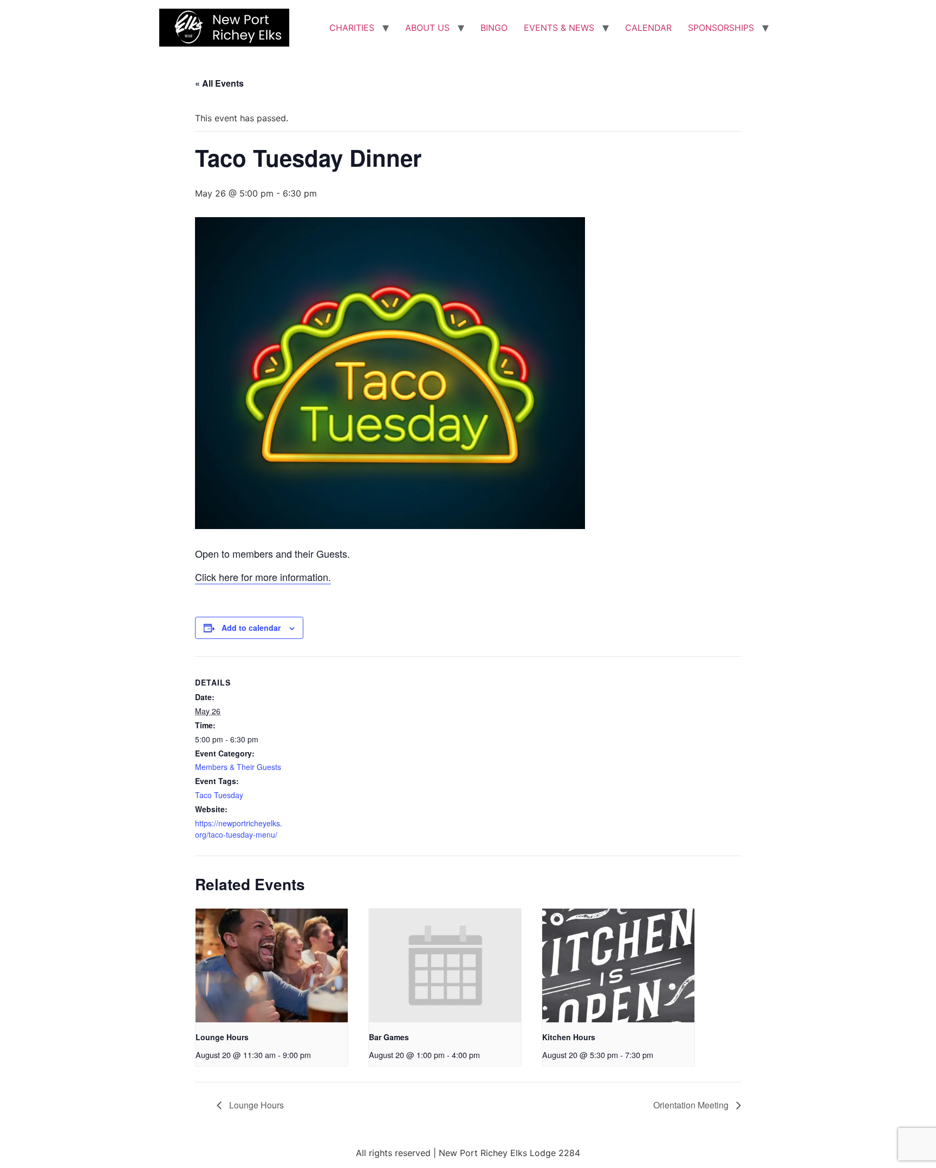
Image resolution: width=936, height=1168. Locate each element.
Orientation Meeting (692, 1105)
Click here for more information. (263, 577)
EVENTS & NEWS (559, 27)
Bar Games (389, 1037)
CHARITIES (351, 27)
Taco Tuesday (219, 794)
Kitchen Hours (568, 1037)
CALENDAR (648, 27)
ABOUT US (427, 27)
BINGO (494, 27)
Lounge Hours (222, 1037)
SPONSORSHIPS (721, 27)
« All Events (219, 83)
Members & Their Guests (238, 766)
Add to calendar (251, 627)
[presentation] (272, 966)
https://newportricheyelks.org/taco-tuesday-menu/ (238, 829)
